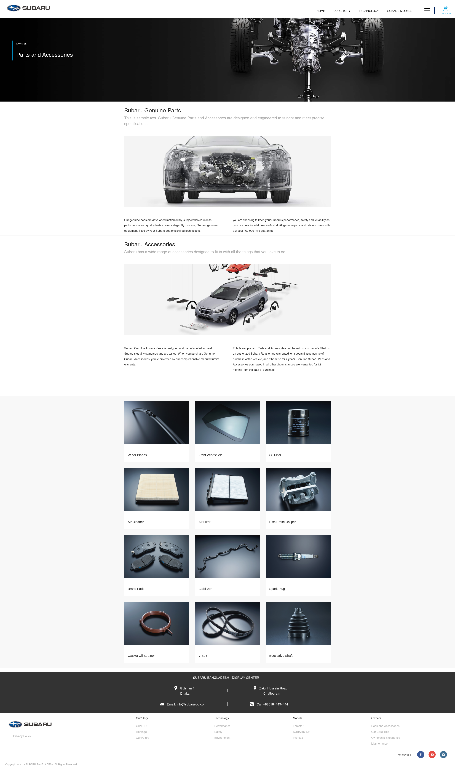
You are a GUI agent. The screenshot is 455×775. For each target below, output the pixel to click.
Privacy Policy (22, 736)
